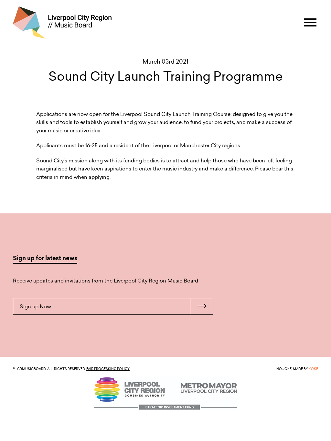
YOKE (313, 368)
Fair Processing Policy (108, 368)
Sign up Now (35, 306)
